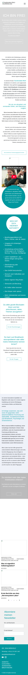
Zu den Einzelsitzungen (14, 327)
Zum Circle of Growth (14, 390)
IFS (10, 89)
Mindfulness (15, 89)
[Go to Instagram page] (5, 657)
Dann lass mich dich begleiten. (14, 41)
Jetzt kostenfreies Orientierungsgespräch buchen (14, 152)
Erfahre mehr (14, 494)
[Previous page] (8, 600)
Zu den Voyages (14, 359)
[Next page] (19, 600)
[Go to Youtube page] (3, 657)
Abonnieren (9, 638)
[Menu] (25, 3)
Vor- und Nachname (9, 622)
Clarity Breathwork (12, 87)
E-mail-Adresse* (8, 630)
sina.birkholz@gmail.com (8, 654)
